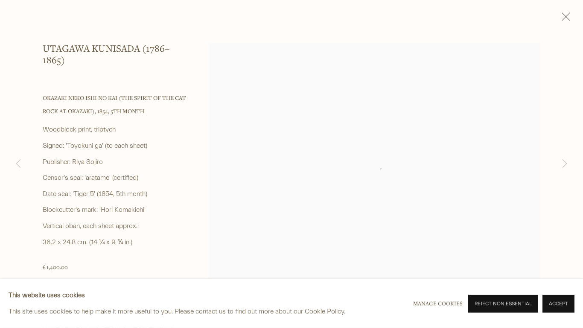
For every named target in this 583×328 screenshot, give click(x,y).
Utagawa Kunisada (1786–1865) (106, 54)
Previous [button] (18, 164)
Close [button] (563, 19)
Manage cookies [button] (438, 303)
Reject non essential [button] (503, 303)
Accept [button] (558, 303)
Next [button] (564, 164)
